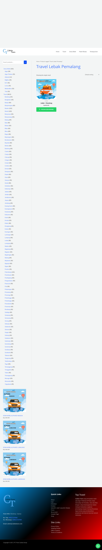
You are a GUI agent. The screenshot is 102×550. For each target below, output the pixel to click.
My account (54, 512)
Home (57, 51)
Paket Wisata (83, 51)
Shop (52, 516)
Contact (53, 506)
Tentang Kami (94, 51)
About (52, 500)
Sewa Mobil (72, 51)
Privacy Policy (55, 526)
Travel (64, 51)
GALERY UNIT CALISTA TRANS (60, 508)
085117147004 (13, 517)
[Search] (25, 62)
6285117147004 (17, 519)
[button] (98, 546)
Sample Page (55, 514)
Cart (52, 502)
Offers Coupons (55, 530)
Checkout (53, 504)
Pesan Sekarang (47, 109)
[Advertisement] (48, 24)
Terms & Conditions (56, 532)
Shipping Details (55, 528)
